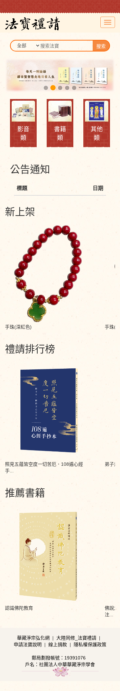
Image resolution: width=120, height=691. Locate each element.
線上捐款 (57, 644)
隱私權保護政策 (90, 644)
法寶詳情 (48, 243)
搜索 (101, 46)
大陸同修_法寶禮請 (76, 638)
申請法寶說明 (28, 644)
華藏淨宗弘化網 (33, 638)
